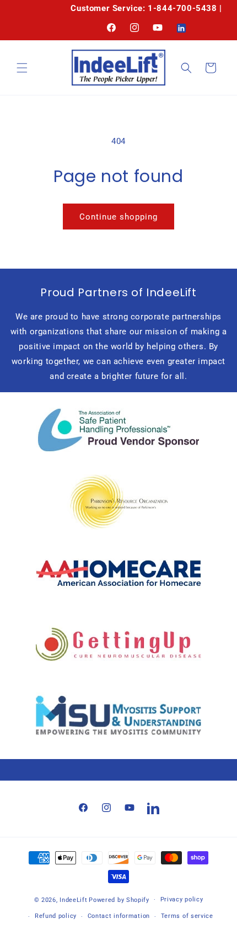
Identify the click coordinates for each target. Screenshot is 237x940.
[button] (22, 68)
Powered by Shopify (119, 899)
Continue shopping (118, 217)
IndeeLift (73, 899)
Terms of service (187, 916)
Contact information (119, 916)
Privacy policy (181, 899)
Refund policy (56, 916)
